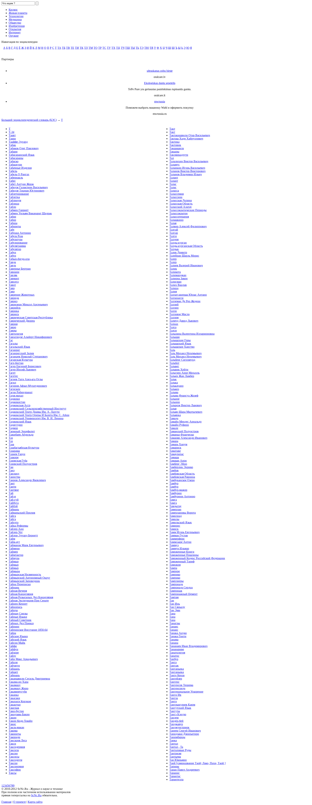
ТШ (127, 47)
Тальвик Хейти (178, 369)
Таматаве (175, 450)
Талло (173, 310)
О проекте (19, 801)
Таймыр (14, 561)
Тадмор (13, 428)
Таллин (174, 307)
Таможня (175, 564)
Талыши (174, 337)
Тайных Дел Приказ (21, 623)
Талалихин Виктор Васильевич (188, 161)
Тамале (173, 428)
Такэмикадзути (178, 154)
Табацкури (15, 164)
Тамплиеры (176, 581)
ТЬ (137, 47)
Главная (6, 801)
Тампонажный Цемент (183, 594)
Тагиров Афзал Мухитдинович (28, 385)
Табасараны (16, 158)
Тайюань (14, 675)
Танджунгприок (179, 727)
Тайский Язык (18, 639)
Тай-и (12, 496)
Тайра (12, 633)
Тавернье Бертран (20, 268)
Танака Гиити (177, 636)
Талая (172, 223)
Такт (172, 128)
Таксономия (16, 766)
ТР (100, 47)
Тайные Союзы (18, 613)
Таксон (13, 763)
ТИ (77, 47)
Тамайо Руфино (179, 424)
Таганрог (14, 350)
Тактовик (175, 145)
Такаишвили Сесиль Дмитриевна (29, 678)
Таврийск (15, 307)
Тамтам (174, 597)
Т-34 (11, 132)
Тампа (173, 568)
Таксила (14, 750)
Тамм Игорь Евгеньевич (184, 532)
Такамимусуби (18, 691)
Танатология (177, 652)
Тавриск (14, 314)
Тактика (174, 141)
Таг (11, 340)
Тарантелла (176, 779)
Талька (173, 382)
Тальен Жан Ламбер (181, 376)
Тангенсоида (177, 688)
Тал (171, 158)
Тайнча (13, 610)
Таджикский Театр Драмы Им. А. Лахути (34, 411)
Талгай (173, 229)
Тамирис (174, 525)
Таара (12, 138)
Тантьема (175, 756)
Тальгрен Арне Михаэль (184, 372)
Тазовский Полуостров (23, 463)
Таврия (13, 324)
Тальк (173, 379)
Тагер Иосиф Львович (22, 369)
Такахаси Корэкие (20, 701)
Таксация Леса (18, 740)
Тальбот (174, 363)
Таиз (11, 470)
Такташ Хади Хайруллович (186, 138)
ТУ (109, 47)
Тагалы (13, 343)
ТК (81, 47)
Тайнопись (15, 607)
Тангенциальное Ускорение (186, 691)
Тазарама (14, 450)
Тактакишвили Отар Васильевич (189, 135)
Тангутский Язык (180, 707)
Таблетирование (19, 193)
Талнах (173, 324)
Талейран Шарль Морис (184, 255)
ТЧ (122, 47)
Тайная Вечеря (18, 590)
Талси (173, 330)
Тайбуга (14, 502)
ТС (104, 47)
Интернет (15, 32)
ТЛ (86, 47)
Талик (173, 268)
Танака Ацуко (178, 633)
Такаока (14, 694)
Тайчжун (14, 665)
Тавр (12, 288)
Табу (11, 229)
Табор (12, 216)
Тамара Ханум (178, 444)
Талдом (174, 239)
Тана (172, 613)
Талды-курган (178, 242)
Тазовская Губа (18, 460)
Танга (173, 662)
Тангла (173, 698)
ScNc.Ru (36, 795)
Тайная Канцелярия (21, 594)
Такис (12, 724)
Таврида (14, 297)
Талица (173, 288)
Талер (173, 258)
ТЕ (72, 47)
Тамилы (174, 519)
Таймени (14, 548)
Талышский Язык (180, 343)
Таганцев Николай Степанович (28, 356)
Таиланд (14, 473)
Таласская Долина (180, 200)
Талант (173, 177)
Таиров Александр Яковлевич (27, 480)
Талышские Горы (180, 340)
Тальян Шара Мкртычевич (185, 411)
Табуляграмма (17, 245)
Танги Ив (175, 694)
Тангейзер (175, 678)
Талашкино (176, 219)
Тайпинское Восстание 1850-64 (28, 629)
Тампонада (176, 584)
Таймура (14, 558)
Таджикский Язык (20, 421)
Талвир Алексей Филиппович (188, 226)
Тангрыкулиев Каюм (182, 704)
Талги (173, 236)
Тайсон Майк (17, 642)
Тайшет (13, 672)
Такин (12, 717)
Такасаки (14, 698)
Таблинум (15, 200)
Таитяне (14, 489)
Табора (13, 223)
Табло (12, 206)
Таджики (14, 398)
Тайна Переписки (20, 584)
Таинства (14, 476)
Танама (173, 639)
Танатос (174, 655)
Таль (172, 350)
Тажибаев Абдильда (21, 434)
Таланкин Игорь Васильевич (187, 167)
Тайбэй (13, 506)
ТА (59, 47)
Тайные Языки (18, 616)
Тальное (174, 398)
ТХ (113, 47)
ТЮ (146, 47)
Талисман (175, 281)
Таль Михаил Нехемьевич (185, 353)
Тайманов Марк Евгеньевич (26, 545)
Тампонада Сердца (181, 587)
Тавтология (16, 333)
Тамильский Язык (180, 522)
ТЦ (118, 47)
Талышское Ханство (181, 346)
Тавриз (13, 301)
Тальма (173, 392)
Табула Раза (16, 236)
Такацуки (15, 704)
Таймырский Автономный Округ (29, 577)
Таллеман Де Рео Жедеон (184, 301)
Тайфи (13, 646)
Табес (12, 180)
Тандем (174, 717)
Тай (11, 493)
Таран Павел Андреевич (184, 769)
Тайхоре (14, 652)
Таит (12, 483)
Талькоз (174, 389)
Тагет (12, 372)
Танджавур (176, 724)
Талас (172, 184)
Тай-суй (14, 499)
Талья (172, 408)
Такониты (15, 733)
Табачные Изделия (20, 167)
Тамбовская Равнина (182, 476)
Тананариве (176, 649)
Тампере (174, 571)
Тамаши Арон (178, 460)
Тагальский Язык (19, 346)
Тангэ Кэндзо (177, 714)
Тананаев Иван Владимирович (188, 646)
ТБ (63, 47)
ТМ (90, 47)
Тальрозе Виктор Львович (185, 405)
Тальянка (175, 415)
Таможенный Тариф (181, 561)
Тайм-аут (14, 541)
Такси (12, 743)
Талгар (173, 232)
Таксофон (15, 769)
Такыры (174, 151)
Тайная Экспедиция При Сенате (29, 600)
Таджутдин (16, 424)
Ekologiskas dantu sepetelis (159, 83)
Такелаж (14, 707)
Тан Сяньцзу (177, 607)
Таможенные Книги (181, 551)
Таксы (12, 772)
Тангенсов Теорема (181, 685)
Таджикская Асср (19, 405)
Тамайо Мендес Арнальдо (185, 421)
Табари (13, 151)
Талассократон (178, 213)
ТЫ (133, 47)
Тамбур (173, 483)
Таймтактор (16, 554)
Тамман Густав (178, 535)
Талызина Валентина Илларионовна (191, 333)
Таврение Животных (21, 294)
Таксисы (14, 756)
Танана (173, 642)
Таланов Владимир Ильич (185, 174)
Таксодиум (15, 759)
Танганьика (176, 668)
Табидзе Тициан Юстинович (26, 190)
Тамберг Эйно (178, 463)
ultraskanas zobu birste (160, 70)
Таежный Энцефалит (22, 431)
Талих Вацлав (178, 284)
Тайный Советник (20, 620)
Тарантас (175, 776)
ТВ (68, 47)
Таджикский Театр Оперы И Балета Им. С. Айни (39, 415)
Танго (173, 701)
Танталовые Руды (180, 750)
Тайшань (14, 668)
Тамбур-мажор (178, 489)
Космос (13, 9)
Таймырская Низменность (25, 574)
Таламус (174, 164)
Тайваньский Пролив (22, 512)
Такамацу (15, 685)
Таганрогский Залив (21, 353)
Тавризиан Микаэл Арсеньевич (28, 304)
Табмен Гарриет (19, 210)
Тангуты (174, 711)
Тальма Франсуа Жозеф (183, 395)
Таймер (13, 551)
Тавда (12, 262)
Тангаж (174, 665)
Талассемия (176, 193)
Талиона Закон (178, 278)
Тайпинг (14, 626)
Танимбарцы (177, 737)
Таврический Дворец (22, 320)
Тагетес (13, 376)
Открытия (15, 29)
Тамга (173, 499)
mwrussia (159, 101)
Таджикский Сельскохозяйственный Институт (37, 408)
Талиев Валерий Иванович (186, 265)
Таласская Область (180, 203)
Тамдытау (175, 506)
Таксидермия (17, 746)
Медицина (15, 19)
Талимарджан (177, 275)
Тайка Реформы (18, 525)
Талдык (174, 249)
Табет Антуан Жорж (21, 184)
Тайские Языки (18, 636)
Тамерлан (175, 509)
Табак (12, 145)
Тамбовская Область (182, 473)
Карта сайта (35, 801)
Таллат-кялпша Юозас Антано (188, 294)
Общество (15, 22)
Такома (13, 730)
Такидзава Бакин (19, 714)
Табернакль (16, 177)
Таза (11, 444)
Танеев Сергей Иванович (185, 730)
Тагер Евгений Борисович (25, 366)
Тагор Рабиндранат (20, 392)
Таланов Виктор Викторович (187, 171)
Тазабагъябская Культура (24, 447)
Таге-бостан (16, 363)
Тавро (12, 327)
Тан (171, 600)
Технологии (16, 16)
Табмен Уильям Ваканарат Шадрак (30, 213)
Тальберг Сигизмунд (182, 359)
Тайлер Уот (16, 532)
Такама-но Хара (18, 681)
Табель (13, 171)
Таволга (14, 281)
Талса (172, 327)
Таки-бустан (16, 711)
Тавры (13, 330)
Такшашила (176, 148)
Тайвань (14, 509)
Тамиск (174, 528)
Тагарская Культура (21, 359)
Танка (173, 740)
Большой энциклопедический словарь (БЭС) (29, 119)
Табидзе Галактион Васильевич (28, 187)
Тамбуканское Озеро (182, 480)
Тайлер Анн (16, 528)
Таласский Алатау (180, 206)
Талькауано (176, 385)
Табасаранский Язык (21, 154)
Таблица (14, 203)
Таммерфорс (177, 538)
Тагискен (14, 389)
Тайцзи (13, 662)
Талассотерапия (179, 216)
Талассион (175, 197)
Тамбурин (175, 493)
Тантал (173, 743)
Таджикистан (17, 402)
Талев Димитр (178, 252)
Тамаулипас (176, 454)
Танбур (173, 659)
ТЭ (142, 47)
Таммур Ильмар (179, 548)
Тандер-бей (176, 720)
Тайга (12, 515)
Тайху (12, 655)
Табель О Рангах (19, 174)
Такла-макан (16, 727)
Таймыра (14, 571)
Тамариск (175, 447)
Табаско (13, 161)
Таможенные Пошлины (184, 554)
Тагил (12, 382)
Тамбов (174, 470)
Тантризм (175, 753)
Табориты (15, 226)
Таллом (174, 317)
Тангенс (174, 681)
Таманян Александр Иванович (188, 437)
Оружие (14, 35)
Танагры (174, 623)
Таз (11, 437)
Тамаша (174, 457)
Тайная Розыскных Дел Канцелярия (31, 597)
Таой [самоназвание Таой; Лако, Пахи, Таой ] (197, 763)
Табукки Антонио (20, 232)
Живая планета (18, 12)
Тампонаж (175, 590)
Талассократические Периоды (188, 210)
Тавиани (14, 271)
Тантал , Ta (176, 746)
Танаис (173, 626)
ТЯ (151, 47)
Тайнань (14, 587)
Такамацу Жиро (18, 688)
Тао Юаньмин (178, 759)
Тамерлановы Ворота (182, 512)
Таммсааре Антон (180, 541)
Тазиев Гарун (17, 454)
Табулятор (15, 249)
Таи (11, 467)
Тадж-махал (16, 395)
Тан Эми (174, 610)
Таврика (14, 310)
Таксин (13, 753)
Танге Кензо (177, 675)
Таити (12, 486)
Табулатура (15, 239)
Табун (12, 252)
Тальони (174, 402)
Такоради (14, 737)
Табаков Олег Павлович (23, 148)
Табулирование (18, 242)
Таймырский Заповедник (24, 581)
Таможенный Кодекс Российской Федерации (197, 558)
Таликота (175, 271)
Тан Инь (174, 603)
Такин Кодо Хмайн (20, 720)
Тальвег (174, 366)
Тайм (12, 538)
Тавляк (13, 275)
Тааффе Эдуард (18, 141)
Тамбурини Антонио (182, 496)
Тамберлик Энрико (181, 467)
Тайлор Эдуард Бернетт (23, 535)
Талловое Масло (179, 314)
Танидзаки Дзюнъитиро (184, 733)
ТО (96, 47)
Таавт (12, 135)
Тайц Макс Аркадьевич (23, 659)
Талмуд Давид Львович (183, 320)
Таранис (174, 772)
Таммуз (174, 545)
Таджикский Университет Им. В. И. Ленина (36, 418)
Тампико (174, 574)
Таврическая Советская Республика (31, 317)
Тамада (173, 418)
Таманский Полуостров (184, 431)
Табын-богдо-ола (19, 258)
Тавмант (14, 278)
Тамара (173, 441)
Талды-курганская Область (186, 245)
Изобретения (17, 25)
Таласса (174, 190)
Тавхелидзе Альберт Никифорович (30, 337)
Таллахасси (176, 297)
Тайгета (13, 522)
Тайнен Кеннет (18, 603)
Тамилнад (175, 515)
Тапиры (174, 766)
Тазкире (14, 457)
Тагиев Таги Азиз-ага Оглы (26, 379)
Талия (173, 291)
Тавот (12, 284)
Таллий (174, 304)
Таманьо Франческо (181, 434)
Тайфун (13, 649)
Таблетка (14, 197)
